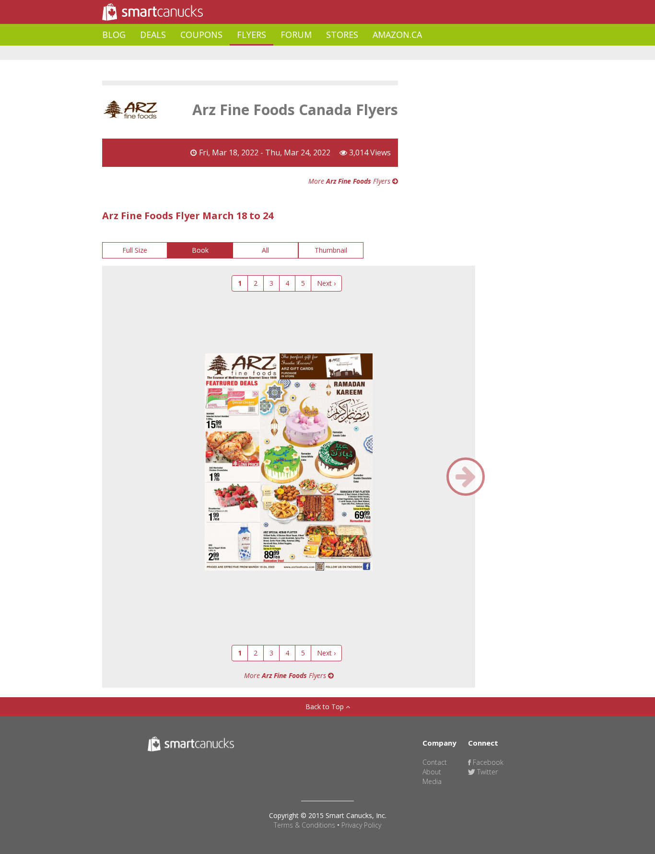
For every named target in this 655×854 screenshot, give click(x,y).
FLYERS (251, 34)
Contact (434, 762)
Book (200, 250)
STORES (342, 34)
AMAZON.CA (397, 34)
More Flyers (350, 181)
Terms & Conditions (304, 825)
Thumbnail (331, 250)
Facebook (487, 762)
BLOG (114, 34)
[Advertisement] (276, 53)
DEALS (153, 34)
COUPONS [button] (201, 34)
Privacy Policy (361, 825)
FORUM (296, 34)
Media (432, 781)
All (265, 250)
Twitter (486, 771)
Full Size (134, 250)
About (431, 771)
